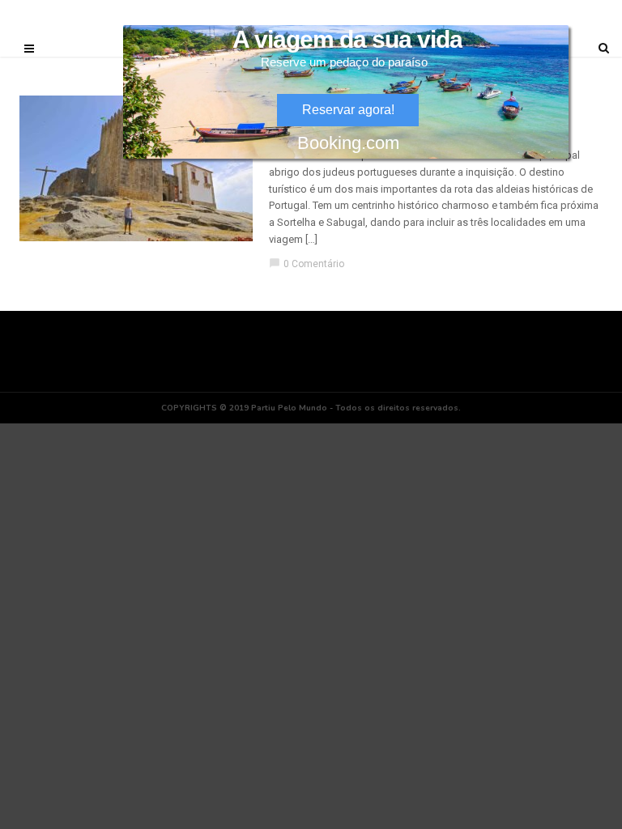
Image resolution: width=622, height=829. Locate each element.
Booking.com (348, 143)
